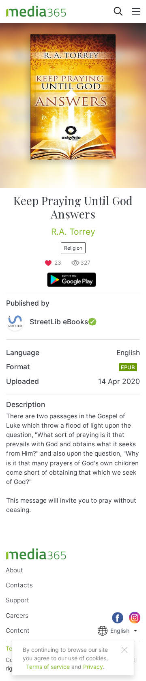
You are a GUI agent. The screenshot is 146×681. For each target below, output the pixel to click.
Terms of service (48, 666)
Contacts (19, 585)
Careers (17, 615)
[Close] (124, 650)
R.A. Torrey (73, 232)
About (14, 570)
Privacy (93, 666)
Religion (73, 248)
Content (18, 630)
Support (17, 600)
